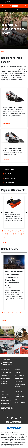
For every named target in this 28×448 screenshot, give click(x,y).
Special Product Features (20, 385)
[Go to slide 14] (13, 234)
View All (4, 242)
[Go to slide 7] (18, 230)
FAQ (16, 399)
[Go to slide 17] (21, 234)
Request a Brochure (10, 178)
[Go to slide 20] (5, 237)
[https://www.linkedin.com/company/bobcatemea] (20, 418)
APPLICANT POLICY (6, 401)
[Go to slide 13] (10, 234)
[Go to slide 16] (18, 234)
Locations (18, 372)
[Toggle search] (25, 6)
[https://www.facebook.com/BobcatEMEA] (7, 418)
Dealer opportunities (19, 395)
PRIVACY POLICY (5, 394)
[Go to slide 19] (2, 237)
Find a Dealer (8, 174)
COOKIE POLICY (5, 398)
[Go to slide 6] (15, 230)
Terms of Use (5, 404)
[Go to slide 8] (21, 230)
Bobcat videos (19, 378)
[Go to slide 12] (8, 234)
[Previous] (2, 212)
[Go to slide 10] (2, 234)
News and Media (19, 375)
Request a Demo (5, 378)
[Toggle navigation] (2, 6)
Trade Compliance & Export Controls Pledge (7, 409)
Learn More (6, 123)
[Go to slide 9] (23, 230)
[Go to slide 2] (5, 230)
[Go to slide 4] (10, 230)
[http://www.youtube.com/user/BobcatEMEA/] (16, 418)
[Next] (26, 212)
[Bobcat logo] (13, 5)
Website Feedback (20, 402)
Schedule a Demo (9, 182)
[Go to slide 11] (5, 234)
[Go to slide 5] (13, 230)
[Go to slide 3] (8, 230)
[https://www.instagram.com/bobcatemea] (12, 418)
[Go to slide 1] (2, 230)
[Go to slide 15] (15, 234)
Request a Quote (9, 169)
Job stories (18, 381)
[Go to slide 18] (23, 234)
